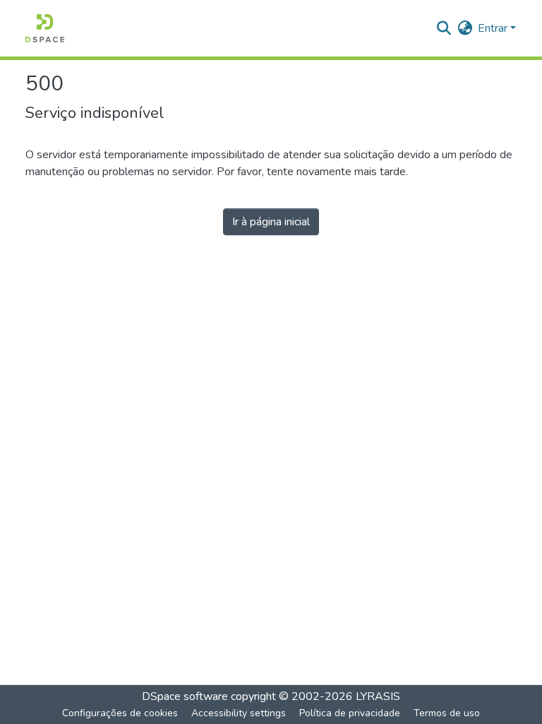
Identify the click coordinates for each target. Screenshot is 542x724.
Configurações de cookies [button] (120, 713)
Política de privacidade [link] (349, 713)
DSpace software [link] (185, 696)
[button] (44, 28)
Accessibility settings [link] (238, 713)
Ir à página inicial (271, 222)
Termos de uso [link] (447, 713)
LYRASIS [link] (378, 696)
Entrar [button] (494, 28)
